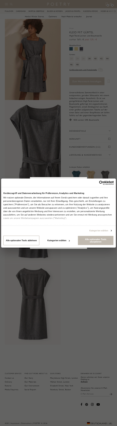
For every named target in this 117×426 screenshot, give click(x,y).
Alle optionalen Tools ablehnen (21, 240)
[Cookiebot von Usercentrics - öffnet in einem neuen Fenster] (101, 183)
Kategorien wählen (98, 230)
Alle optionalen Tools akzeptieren (95, 240)
